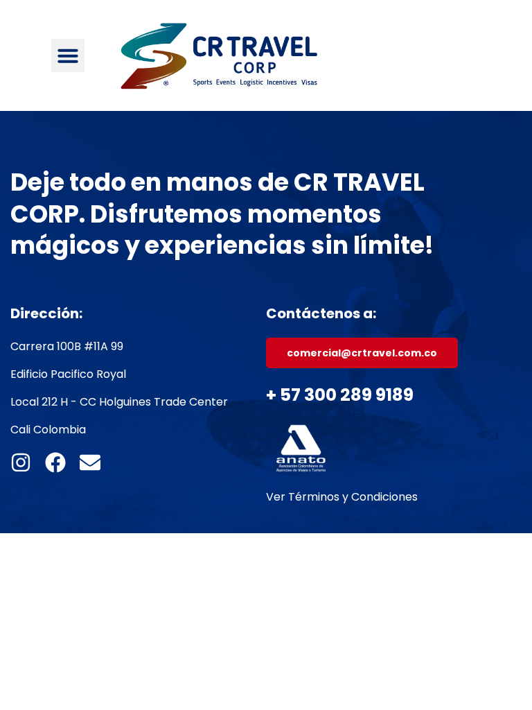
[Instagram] (20, 462)
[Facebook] (55, 462)
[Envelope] (90, 462)
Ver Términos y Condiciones (342, 497)
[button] (68, 55)
